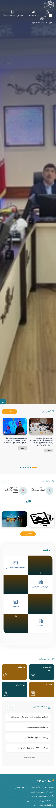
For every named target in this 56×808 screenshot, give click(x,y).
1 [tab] (34, 467)
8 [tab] (20, 467)
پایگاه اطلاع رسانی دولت (43, 805)
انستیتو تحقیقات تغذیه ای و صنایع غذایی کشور (29, 717)
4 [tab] (27, 467)
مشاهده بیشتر (9, 411)
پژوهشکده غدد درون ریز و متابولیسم (33, 747)
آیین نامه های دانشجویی (42, 796)
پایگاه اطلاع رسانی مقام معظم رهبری (38, 800)
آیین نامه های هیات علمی (42, 791)
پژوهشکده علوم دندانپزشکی (36, 737)
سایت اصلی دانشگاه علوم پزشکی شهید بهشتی (34, 787)
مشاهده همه (29, 757)
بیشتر (49, 450)
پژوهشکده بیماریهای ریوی (37, 727)
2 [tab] (30, 467)
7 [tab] (22, 467)
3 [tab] (28, 467)
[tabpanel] (41, 435)
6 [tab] (23, 467)
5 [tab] (25, 467)
